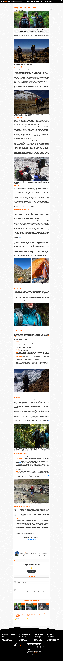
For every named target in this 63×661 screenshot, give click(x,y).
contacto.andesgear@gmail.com (37, 652)
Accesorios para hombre (7, 640)
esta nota (15, 225)
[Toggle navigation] (1, 1)
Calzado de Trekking (37, 639)
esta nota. (21, 237)
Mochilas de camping (38, 636)
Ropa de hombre (5, 639)
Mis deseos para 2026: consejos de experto (43, 613)
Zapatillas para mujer (23, 637)
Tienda (28, 649)
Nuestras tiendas (50, 636)
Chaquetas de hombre (6, 636)
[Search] (21, 1)
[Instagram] (14, 560)
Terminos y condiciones (51, 640)
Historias (37, 1)
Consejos (32, 1)
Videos (50, 1)
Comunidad (46, 1)
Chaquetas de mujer (22, 636)
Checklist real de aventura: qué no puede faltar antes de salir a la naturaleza (19, 614)
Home (14, 3)
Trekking (17, 3)
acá (30, 149)
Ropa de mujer (21, 639)
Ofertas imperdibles (51, 637)
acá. (26, 247)
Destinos (41, 1)
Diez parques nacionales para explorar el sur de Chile (31, 613)
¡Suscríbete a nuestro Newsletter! (34, 644)
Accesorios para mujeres (23, 640)
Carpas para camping (38, 640)
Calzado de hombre (6, 637)
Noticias (28, 1)
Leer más (22, 622)
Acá (20, 462)
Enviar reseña (31, 571)
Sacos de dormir (37, 637)
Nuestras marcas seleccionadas (53, 639)
